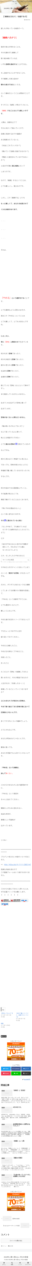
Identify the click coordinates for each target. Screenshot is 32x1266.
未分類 (4, 1036)
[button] (28, 560)
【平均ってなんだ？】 (7, 1013)
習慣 (2, 1023)
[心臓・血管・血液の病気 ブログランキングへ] (15, 901)
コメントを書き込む (16, 1240)
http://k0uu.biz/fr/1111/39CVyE (17, 864)
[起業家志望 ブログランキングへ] (6, 901)
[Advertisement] (16, 269)
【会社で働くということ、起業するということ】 (22, 1015)
